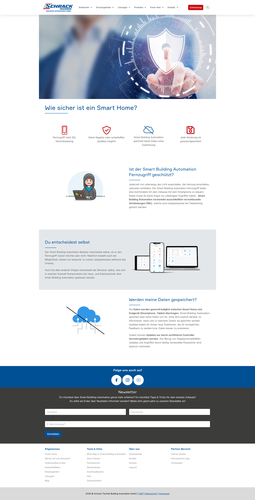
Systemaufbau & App (55, 463)
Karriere (133, 463)
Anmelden (53, 433)
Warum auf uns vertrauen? (57, 458)
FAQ (89, 476)
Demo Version (93, 458)
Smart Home (51, 454)
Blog (47, 480)
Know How (155, 7)
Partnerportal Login (180, 458)
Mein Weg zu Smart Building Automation (106, 454)
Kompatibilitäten (52, 467)
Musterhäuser (93, 467)
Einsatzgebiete (103, 7)
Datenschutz (151, 493)
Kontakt (171, 7)
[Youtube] (138, 380)
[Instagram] (127, 380)
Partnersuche (93, 463)
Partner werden (178, 454)
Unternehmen (135, 454)
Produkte (138, 7)
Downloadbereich (95, 471)
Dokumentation (94, 480)
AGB (141, 493)
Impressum (164, 493)
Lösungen (122, 7)
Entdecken (84, 7)
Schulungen (176, 463)
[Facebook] (116, 380)
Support (133, 467)
